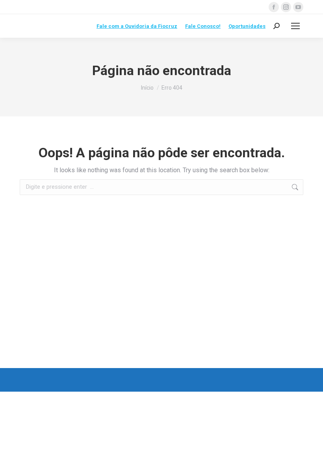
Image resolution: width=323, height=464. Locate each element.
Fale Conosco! (203, 26)
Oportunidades (246, 26)
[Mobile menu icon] (295, 26)
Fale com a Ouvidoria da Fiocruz (137, 26)
